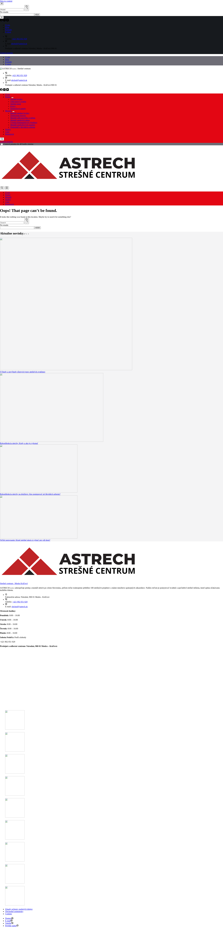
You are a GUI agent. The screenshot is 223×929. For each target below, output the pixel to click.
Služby (8, 129)
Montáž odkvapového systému (22, 118)
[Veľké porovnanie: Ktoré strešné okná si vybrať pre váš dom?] (38, 538)
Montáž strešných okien (20, 120)
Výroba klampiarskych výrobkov (23, 122)
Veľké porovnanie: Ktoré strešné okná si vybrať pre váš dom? (25, 540)
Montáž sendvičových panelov (22, 125)
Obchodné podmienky (14, 911)
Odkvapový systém (18, 101)
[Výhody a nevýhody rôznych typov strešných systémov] (66, 369)
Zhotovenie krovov (18, 115)
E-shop (8, 64)
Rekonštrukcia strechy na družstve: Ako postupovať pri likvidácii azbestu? (30, 494)
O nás (7, 57)
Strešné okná (15, 104)
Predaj (7, 97)
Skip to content (6, 1)
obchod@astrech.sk (19, 80)
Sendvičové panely (18, 108)
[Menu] (7, 187)
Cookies (8, 914)
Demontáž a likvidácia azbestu (22, 127)
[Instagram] (4, 90)
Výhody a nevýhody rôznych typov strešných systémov (22, 372)
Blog (7, 59)
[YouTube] (7, 90)
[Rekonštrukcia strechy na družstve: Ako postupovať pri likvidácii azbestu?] (38, 492)
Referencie (9, 134)
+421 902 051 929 (19, 75)
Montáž (8, 111)
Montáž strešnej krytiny (19, 113)
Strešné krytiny (16, 99)
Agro (7, 132)
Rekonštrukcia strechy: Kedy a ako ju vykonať (19, 443)
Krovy (13, 106)
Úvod (7, 94)
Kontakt (8, 62)
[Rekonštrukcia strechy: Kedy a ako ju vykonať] (51, 441)
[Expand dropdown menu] (12, 97)
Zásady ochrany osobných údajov (19, 909)
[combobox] (12, 222)
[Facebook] (1, 90)
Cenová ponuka (6, 142)
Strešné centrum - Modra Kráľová (14, 583)
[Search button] (26, 221)
